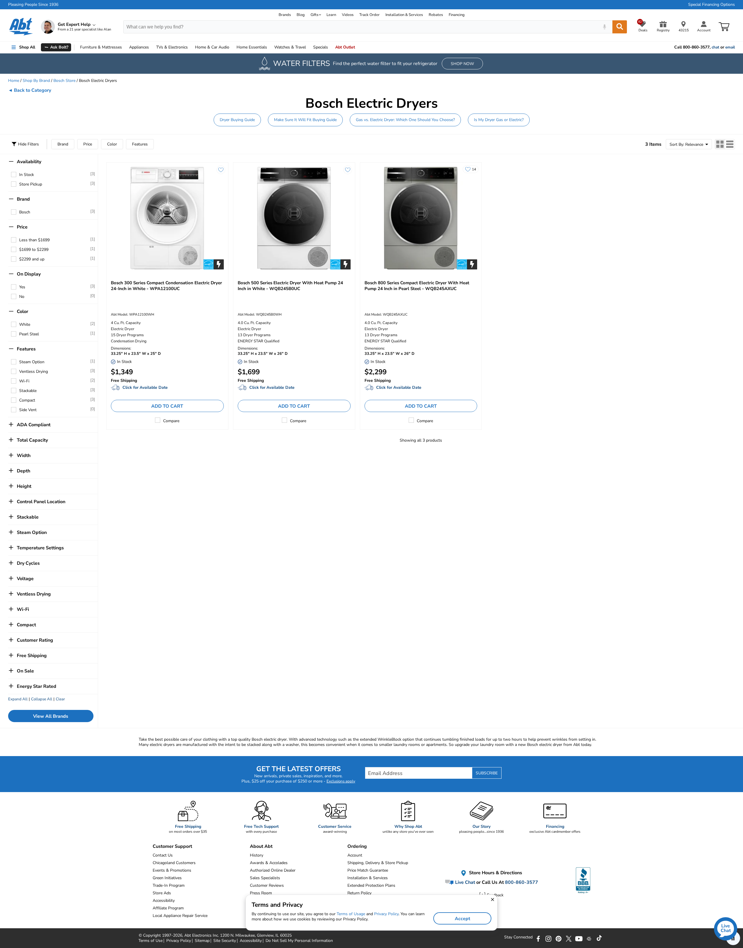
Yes (22, 287)
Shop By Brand (36, 80)
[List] (730, 144)
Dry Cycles (28, 563)
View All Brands (50, 716)
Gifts (314, 14)
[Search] (619, 26)
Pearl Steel (29, 334)
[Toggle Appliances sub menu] (151, 47)
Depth (23, 471)
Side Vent (28, 410)
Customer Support (172, 846)
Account (354, 855)
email (730, 47)
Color (112, 144)
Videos (348, 14)
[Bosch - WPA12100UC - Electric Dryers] (167, 218)
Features (140, 144)
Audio (212, 47)
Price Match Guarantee (367, 870)
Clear (60, 699)
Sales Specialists (265, 878)
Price (87, 144)
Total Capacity (32, 440)
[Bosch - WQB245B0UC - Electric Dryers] (294, 218)
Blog (301, 14)
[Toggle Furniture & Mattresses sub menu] (124, 47)
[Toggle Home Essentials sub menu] (269, 47)
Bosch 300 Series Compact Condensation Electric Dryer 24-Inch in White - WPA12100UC (166, 286)
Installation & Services (404, 14)
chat (715, 47)
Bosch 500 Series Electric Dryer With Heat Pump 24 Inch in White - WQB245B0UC (290, 286)
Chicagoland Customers (174, 863)
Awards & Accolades (269, 863)
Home (252, 47)
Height (24, 486)
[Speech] (604, 26)
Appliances (139, 47)
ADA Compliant (34, 425)
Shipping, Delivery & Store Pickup (377, 863)
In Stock (26, 174)
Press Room (261, 893)
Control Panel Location (41, 502)
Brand (62, 144)
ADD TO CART (167, 406)
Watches (290, 47)
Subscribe (487, 773)
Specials (320, 47)
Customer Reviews (267, 885)
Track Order (369, 14)
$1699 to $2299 (33, 249)
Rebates (436, 14)
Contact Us (163, 855)
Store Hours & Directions (495, 873)
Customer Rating (35, 640)
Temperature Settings (40, 548)
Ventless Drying (33, 371)
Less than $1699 (34, 240)
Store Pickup (30, 184)
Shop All (27, 47)
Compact (27, 400)
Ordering (357, 846)
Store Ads (162, 893)
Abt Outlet (345, 47)
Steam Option (31, 362)
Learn (331, 14)
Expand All (18, 699)
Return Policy (359, 893)
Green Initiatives (167, 878)
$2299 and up (31, 259)
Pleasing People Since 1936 (33, 4)
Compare (171, 421)
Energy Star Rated (36, 686)
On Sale (25, 671)
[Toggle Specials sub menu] (330, 47)
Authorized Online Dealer (272, 870)
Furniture (101, 47)
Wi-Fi (24, 381)
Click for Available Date (145, 387)
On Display (29, 274)
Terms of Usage (351, 914)
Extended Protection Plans (371, 885)
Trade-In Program (169, 885)
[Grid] (720, 144)
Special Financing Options (711, 4)
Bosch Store (64, 80)
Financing (457, 14)
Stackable (28, 390)
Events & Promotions (172, 870)
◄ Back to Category (29, 90)
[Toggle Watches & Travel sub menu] (308, 47)
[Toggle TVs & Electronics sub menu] (190, 47)
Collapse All (41, 699)
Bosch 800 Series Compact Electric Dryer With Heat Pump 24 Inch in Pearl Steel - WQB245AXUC (417, 286)
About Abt (261, 846)
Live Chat (464, 882)
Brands (285, 14)
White (24, 324)
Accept (462, 918)
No (21, 296)
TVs (172, 47)
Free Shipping (32, 655)
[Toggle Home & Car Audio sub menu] (231, 47)
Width (23, 455)
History (256, 855)
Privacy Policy (386, 914)
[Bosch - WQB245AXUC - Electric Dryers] (421, 218)
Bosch (24, 212)
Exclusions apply (341, 781)
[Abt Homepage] (21, 26)
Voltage (25, 578)
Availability (29, 162)
